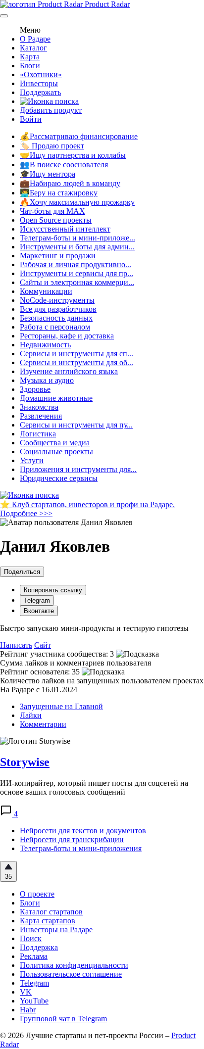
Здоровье (35, 389)
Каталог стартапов (51, 911)
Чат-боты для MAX (52, 211)
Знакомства (39, 407)
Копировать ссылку (53, 590)
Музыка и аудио (47, 380)
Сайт (42, 645)
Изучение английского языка (69, 371)
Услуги (32, 460)
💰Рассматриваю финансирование (79, 136)
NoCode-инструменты (57, 300)
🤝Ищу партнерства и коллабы (73, 155)
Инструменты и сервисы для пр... (76, 273)
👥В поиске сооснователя (64, 164)
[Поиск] (49, 101)
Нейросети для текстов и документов (83, 830)
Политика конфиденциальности (74, 965)
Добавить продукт (51, 110)
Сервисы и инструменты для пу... (76, 425)
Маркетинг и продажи (58, 255)
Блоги (30, 65)
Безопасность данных (56, 318)
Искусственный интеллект (65, 229)
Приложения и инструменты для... (78, 469)
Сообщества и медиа (55, 442)
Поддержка (39, 947)
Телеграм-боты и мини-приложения (81, 848)
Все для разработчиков (58, 309)
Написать (16, 645)
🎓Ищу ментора (47, 174)
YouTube (34, 1001)
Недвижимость (45, 344)
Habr (28, 1009)
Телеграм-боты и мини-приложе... (77, 238)
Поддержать (40, 92)
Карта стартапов (47, 920)
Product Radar (106, 4)
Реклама (34, 956)
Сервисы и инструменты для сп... (76, 353)
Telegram (37, 600)
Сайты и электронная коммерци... (77, 282)
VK (26, 992)
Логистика (38, 433)
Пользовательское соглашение (71, 974)
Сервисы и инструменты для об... (76, 362)
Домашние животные (56, 398)
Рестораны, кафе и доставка (67, 336)
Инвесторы (39, 83)
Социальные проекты (56, 451)
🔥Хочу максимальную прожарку (77, 202)
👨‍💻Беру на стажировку (59, 193)
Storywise (25, 762)
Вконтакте (39, 611)
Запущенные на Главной (61, 706)
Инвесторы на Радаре (56, 929)
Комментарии (43, 724)
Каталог (33, 48)
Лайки (31, 715)
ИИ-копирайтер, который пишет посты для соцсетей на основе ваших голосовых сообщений (94, 787)
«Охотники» (41, 74)
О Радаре (35, 39)
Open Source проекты (56, 220)
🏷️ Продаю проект (52, 146)
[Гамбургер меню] (4, 15)
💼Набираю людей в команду (70, 183)
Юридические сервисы (59, 478)
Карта (30, 56)
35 (8, 876)
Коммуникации (46, 291)
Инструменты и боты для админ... (77, 246)
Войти (31, 119)
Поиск (31, 938)
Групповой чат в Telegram (63, 1018)
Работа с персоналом (55, 327)
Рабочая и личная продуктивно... (75, 264)
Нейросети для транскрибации (72, 839)
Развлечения (41, 416)
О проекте (37, 894)
